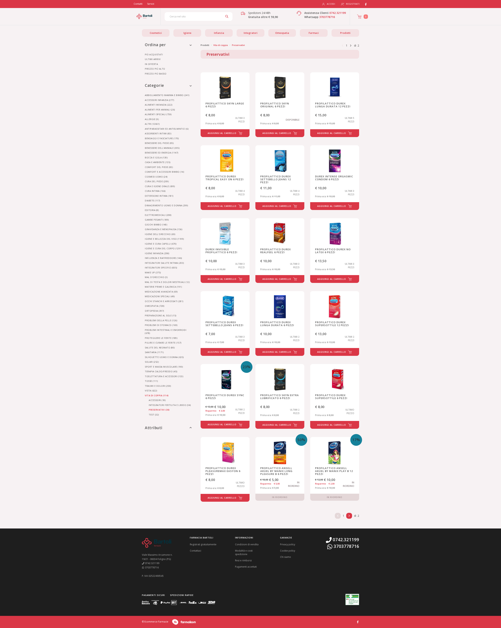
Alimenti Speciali (158, 114)
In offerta (151, 64)
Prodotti (345, 33)
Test (154, 414)
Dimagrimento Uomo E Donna (166, 205)
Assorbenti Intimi (158, 133)
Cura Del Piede (157, 181)
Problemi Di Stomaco (161, 325)
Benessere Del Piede (159, 143)
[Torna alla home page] (144, 16)
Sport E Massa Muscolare (164, 366)
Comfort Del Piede (159, 167)
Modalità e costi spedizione (244, 552)
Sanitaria (154, 352)
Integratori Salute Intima (164, 262)
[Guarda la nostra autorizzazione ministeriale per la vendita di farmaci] (352, 599)
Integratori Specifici (161, 267)
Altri (152, 123)
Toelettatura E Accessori (164, 376)
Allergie (152, 119)
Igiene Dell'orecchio (160, 234)
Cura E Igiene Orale (160, 186)
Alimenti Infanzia (158, 104)
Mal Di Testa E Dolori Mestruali (167, 282)
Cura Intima (155, 190)
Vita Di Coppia (157, 395)
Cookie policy (287, 550)
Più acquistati (154, 54)
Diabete (152, 200)
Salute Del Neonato (160, 347)
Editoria (152, 210)
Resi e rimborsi (243, 560)
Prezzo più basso (155, 73)
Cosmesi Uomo (156, 176)
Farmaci (314, 33)
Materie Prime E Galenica (163, 286)
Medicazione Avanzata (161, 291)
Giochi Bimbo (156, 224)
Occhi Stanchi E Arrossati (164, 301)
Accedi (331, 3)
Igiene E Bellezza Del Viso (164, 238)
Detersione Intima (159, 195)
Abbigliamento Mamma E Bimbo (167, 95)
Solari (152, 361)
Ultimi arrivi (153, 59)
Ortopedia (154, 310)
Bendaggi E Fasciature (162, 138)
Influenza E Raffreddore (163, 258)
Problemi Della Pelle (161, 320)
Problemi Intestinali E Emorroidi (165, 331)
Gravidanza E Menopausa (163, 229)
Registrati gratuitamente (203, 544)
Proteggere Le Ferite (161, 337)
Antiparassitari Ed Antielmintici (166, 128)
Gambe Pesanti (157, 219)
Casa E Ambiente (157, 162)
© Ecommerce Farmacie (155, 621)
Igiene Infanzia (157, 253)
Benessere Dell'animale (162, 147)
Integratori (251, 33)
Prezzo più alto (155, 68)
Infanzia (219, 33)
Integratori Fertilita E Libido (170, 405)
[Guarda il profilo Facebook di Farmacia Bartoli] (357, 622)
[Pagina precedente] (342, 45)
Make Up (153, 272)
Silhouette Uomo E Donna (164, 357)
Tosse (151, 380)
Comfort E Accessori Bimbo (164, 171)
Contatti (138, 3)
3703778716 (327, 17)
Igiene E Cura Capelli (161, 243)
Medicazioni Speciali (160, 296)
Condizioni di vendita (247, 544)
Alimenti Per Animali (160, 109)
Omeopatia (282, 33)
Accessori (157, 400)
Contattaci (195, 550)
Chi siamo (285, 557)
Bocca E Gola (156, 157)
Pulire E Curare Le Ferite (163, 342)
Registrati (353, 3)
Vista (151, 390)
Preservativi (159, 409)
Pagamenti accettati (246, 566)
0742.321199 (337, 13)
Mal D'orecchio (156, 277)
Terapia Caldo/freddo (161, 371)
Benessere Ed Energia (161, 152)
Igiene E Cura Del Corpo (163, 248)
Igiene (187, 33)
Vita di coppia (220, 45)
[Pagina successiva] (350, 45)
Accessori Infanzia (159, 100)
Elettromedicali (158, 215)
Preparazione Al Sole (160, 315)
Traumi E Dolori (158, 385)
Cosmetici (156, 33)
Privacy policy (287, 544)
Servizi (150, 3)
